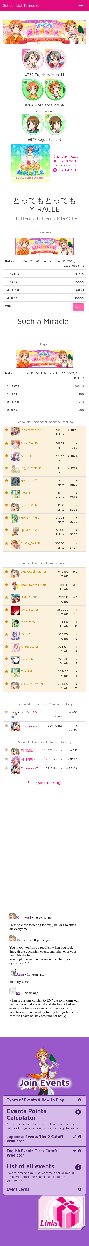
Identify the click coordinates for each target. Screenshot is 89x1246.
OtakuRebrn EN (31, 585)
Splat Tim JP (29, 443)
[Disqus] (44, 846)
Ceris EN (26, 634)
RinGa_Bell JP (30, 543)
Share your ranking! (44, 782)
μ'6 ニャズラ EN (31, 683)
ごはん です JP (30, 468)
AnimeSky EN (29, 646)
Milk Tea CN (28, 725)
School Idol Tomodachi (23, 5)
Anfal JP (26, 455)
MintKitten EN (30, 622)
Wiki (78, 307)
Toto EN (26, 671)
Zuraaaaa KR (29, 768)
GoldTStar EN (29, 609)
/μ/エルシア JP (30, 480)
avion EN (26, 659)
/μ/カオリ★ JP (30, 517)
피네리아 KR (29, 759)
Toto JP (25, 492)
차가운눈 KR (29, 750)
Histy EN (26, 597)
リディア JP (28, 505)
